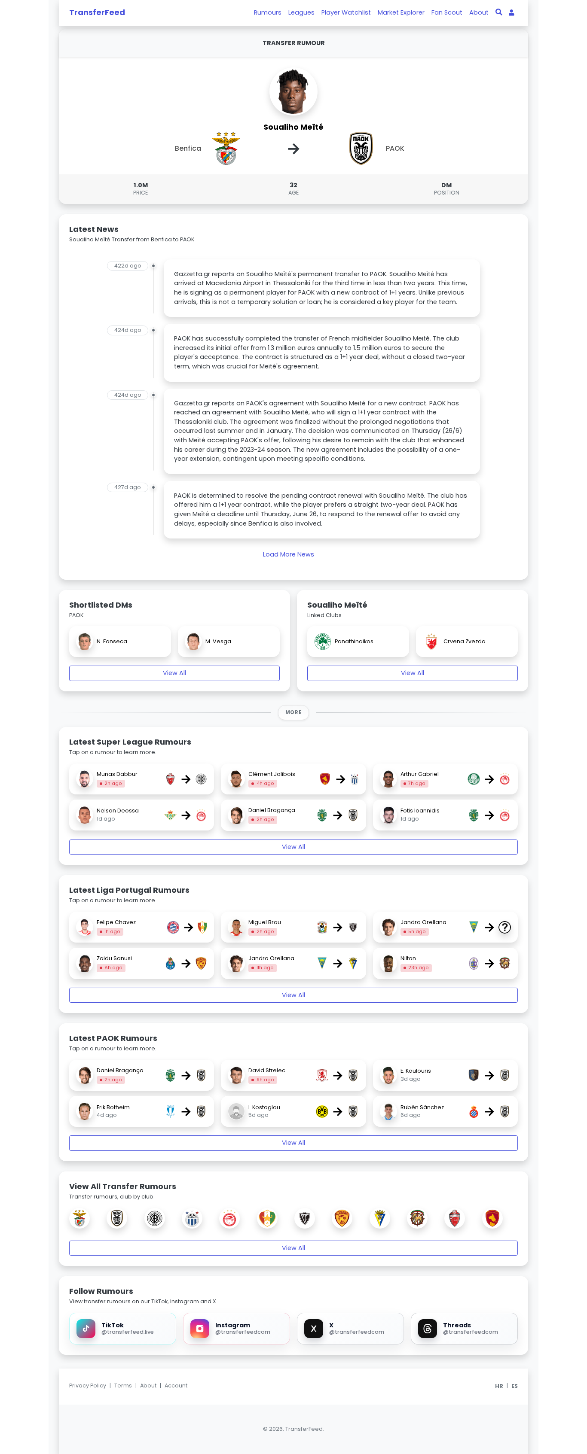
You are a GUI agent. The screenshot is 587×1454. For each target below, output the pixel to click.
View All (174, 673)
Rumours (267, 12)
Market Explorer (401, 12)
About (479, 12)
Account (176, 1385)
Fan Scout (446, 12)
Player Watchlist (346, 12)
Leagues (301, 12)
